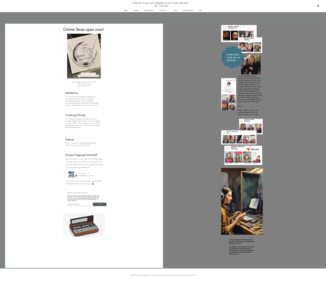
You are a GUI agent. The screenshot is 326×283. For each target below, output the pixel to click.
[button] (318, 5)
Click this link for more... (84, 86)
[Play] (76, 176)
